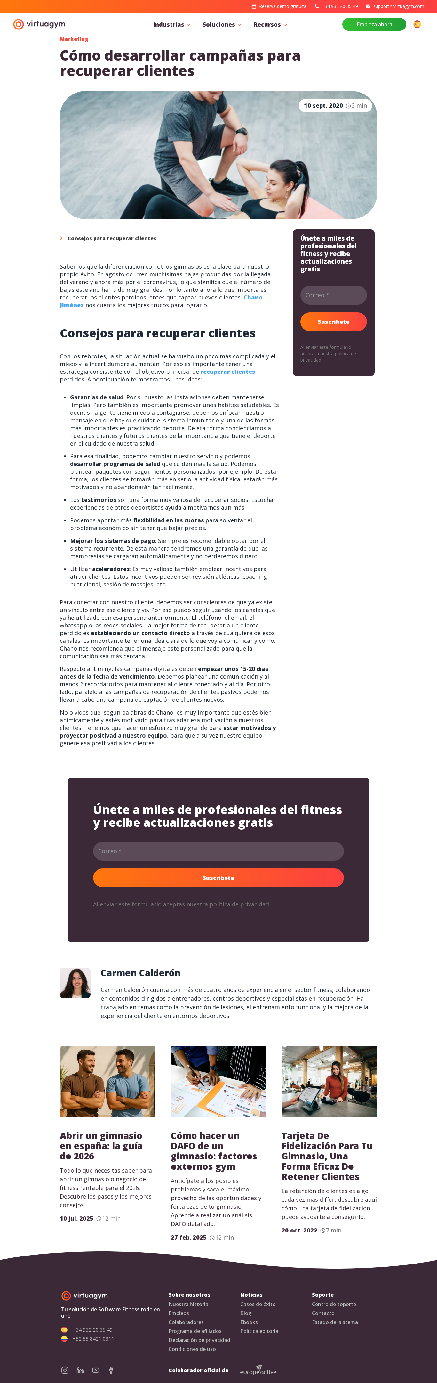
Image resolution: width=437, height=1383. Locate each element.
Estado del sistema (335, 1322)
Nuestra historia (188, 1304)
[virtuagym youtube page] (99, 1370)
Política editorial (260, 1331)
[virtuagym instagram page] (68, 1370)
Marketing (74, 39)
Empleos (179, 1313)
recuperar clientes (228, 371)
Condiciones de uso (192, 1349)
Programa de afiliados (195, 1331)
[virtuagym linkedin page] (84, 1370)
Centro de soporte (334, 1304)
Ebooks (249, 1322)
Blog (245, 1313)
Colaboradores (186, 1322)
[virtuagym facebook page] (115, 1370)
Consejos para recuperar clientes (112, 238)
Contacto (323, 1313)
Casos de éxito (258, 1304)
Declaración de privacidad (199, 1340)
